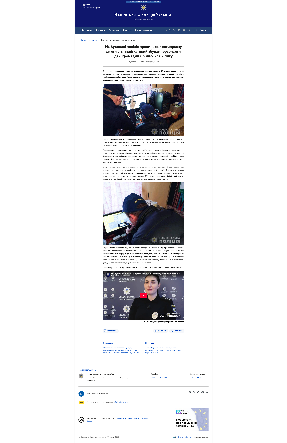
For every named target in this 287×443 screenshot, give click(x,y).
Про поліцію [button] (87, 30)
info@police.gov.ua (197, 377)
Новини (94, 40)
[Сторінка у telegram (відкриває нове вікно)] (188, 30)
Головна (84, 40)
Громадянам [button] (114, 30)
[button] (87, 370)
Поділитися (162, 331)
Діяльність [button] (100, 30)
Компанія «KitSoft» (185, 437)
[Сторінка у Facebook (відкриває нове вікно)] (169, 30)
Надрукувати (111, 331)
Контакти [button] (127, 30)
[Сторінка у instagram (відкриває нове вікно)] (179, 30)
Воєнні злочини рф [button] (143, 30)
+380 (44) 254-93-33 (159, 377)
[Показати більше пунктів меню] (166, 30)
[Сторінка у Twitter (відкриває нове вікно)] (174, 30)
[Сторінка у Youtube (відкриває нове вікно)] (184, 30)
